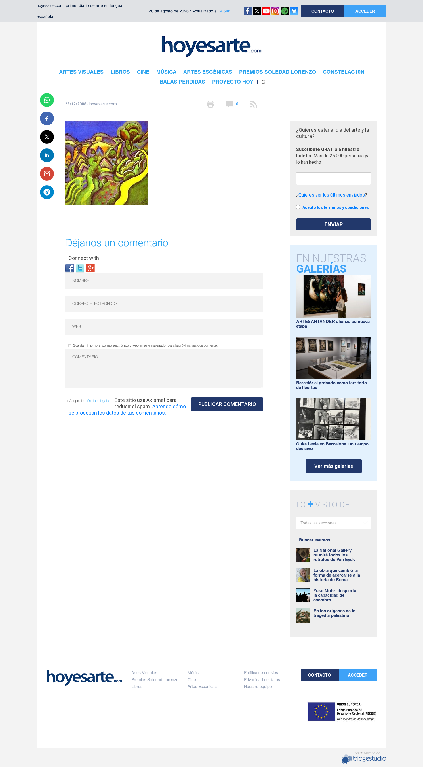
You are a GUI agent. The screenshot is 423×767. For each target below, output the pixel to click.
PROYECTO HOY (232, 81)
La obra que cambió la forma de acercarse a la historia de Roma (336, 575)
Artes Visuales (144, 672)
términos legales (98, 401)
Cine (192, 679)
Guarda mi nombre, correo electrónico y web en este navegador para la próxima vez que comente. (145, 345)
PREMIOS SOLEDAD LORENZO (277, 71)
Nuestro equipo (258, 686)
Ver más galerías (333, 466)
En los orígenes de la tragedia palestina (334, 612)
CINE (143, 71)
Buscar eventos (314, 539)
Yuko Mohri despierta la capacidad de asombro (334, 595)
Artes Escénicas (202, 686)
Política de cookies (261, 672)
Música (194, 672)
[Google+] (90, 267)
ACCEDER (365, 11)
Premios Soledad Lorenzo (154, 679)
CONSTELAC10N (343, 71)
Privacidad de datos (262, 679)
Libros (136, 686)
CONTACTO (322, 11)
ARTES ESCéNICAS (207, 71)
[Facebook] (69, 267)
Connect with (83, 258)
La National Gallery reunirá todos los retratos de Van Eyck (334, 555)
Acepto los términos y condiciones (335, 207)
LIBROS (120, 71)
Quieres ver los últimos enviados (331, 195)
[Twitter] (80, 267)
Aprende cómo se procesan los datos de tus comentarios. (127, 409)
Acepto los (89, 401)
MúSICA (166, 71)
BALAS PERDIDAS (182, 81)
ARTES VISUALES (81, 71)
